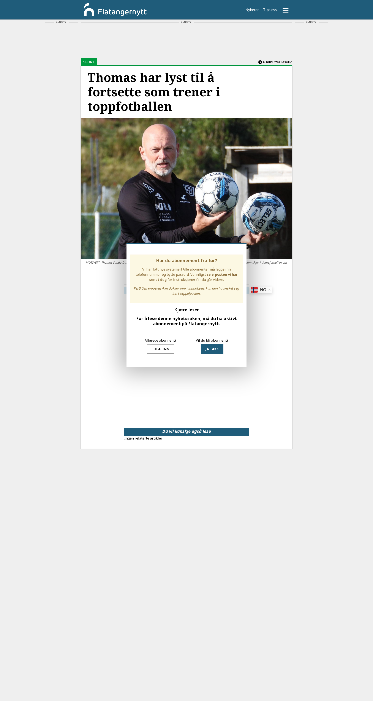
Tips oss (270, 9)
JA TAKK (212, 349)
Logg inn (160, 349)
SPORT (89, 62)
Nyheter (252, 9)
